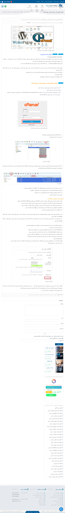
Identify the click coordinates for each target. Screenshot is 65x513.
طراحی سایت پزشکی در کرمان (56, 416)
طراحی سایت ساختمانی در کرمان (56, 434)
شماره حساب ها (56, 1)
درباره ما (42, 1)
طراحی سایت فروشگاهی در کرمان (56, 450)
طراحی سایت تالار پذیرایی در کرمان (55, 418)
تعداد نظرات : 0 (33, 22)
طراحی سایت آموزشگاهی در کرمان (55, 413)
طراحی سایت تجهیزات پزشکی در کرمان (55, 421)
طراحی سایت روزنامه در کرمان (56, 468)
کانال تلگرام (43, 511)
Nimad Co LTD (11, 511)
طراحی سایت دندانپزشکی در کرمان (55, 429)
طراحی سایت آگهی (58, 408)
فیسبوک (55, 511)
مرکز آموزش (21, 11)
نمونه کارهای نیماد (58, 493)
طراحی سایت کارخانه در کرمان (56, 453)
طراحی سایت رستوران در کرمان (56, 431)
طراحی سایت (36, 7)
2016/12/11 (28, 22)
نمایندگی (36, 11)
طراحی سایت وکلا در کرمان (57, 466)
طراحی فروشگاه (41, 503)
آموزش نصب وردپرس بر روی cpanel (50, 294)
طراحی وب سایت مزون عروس (56, 474)
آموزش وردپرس (42, 294)
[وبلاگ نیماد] (6, 6)
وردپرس (39, 22)
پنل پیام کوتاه (29, 7)
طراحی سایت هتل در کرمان (57, 461)
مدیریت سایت (55, 22)
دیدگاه (61, 304)
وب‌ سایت (61, 328)
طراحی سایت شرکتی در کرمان (56, 442)
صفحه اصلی (62, 1)
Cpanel (42, 22)
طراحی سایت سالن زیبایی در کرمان (55, 437)
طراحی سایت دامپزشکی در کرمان (56, 423)
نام (62, 318)
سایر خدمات (31, 11)
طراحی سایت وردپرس (58, 463)
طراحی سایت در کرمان (58, 471)
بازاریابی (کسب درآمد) (48, 1)
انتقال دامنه (60, 499)
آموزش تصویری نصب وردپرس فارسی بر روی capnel (52, 19)
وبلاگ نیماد (25, 11)
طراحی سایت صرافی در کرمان (56, 445)
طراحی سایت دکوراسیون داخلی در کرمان (54, 426)
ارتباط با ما (38, 1)
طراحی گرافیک (41, 504)
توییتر (52, 511)
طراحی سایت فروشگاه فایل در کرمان (55, 447)
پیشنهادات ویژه (7, 1)
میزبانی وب (42, 7)
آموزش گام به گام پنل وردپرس (56, 497)
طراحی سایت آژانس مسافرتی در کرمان (55, 410)
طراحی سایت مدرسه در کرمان (56, 455)
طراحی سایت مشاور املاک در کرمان (55, 458)
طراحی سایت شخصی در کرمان (56, 439)
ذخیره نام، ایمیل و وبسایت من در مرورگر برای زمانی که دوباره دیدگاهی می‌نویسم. (48, 336)
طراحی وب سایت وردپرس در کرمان (55, 476)
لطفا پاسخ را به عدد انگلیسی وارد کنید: (56, 338)
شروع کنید (51, 395)
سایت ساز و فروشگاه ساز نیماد (38, 495)
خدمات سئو (42, 11)
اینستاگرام (48, 511)
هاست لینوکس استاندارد (40, 497)
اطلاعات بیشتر (47, 351)
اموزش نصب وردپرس (35, 294)
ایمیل (62, 323)
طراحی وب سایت (41, 501)
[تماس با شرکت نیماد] (3, 6)
